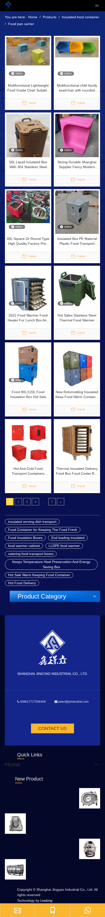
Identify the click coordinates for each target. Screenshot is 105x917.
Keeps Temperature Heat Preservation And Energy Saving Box (51, 564)
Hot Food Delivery (22, 583)
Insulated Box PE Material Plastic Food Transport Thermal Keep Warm (77, 241)
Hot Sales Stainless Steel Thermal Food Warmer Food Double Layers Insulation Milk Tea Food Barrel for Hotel (77, 318)
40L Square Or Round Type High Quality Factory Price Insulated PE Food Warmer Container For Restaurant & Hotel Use (28, 241)
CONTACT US (52, 728)
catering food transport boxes (30, 554)
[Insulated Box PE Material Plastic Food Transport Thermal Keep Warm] (77, 212)
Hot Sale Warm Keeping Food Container (39, 575)
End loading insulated (67, 538)
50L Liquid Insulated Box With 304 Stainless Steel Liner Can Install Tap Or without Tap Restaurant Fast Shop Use (28, 164)
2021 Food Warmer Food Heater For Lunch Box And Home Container (28, 318)
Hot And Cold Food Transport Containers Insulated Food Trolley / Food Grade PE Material (28, 471)
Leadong (46, 900)
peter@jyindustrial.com (73, 701)
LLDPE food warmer (64, 546)
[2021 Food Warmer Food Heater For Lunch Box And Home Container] (28, 296)
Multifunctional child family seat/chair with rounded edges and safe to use (77, 88)
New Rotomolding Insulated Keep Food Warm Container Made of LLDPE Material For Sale (77, 394)
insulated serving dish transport (32, 522)
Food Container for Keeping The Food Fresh (42, 530)
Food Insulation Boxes (25, 538)
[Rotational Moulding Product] (89, 798)
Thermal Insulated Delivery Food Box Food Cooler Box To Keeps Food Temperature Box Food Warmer (77, 471)
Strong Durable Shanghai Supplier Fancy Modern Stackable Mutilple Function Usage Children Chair (77, 164)
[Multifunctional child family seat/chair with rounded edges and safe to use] (77, 47)
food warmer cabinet (24, 546)
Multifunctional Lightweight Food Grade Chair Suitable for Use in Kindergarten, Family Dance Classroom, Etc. (28, 88)
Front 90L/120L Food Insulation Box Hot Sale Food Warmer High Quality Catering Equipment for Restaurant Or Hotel (28, 394)
